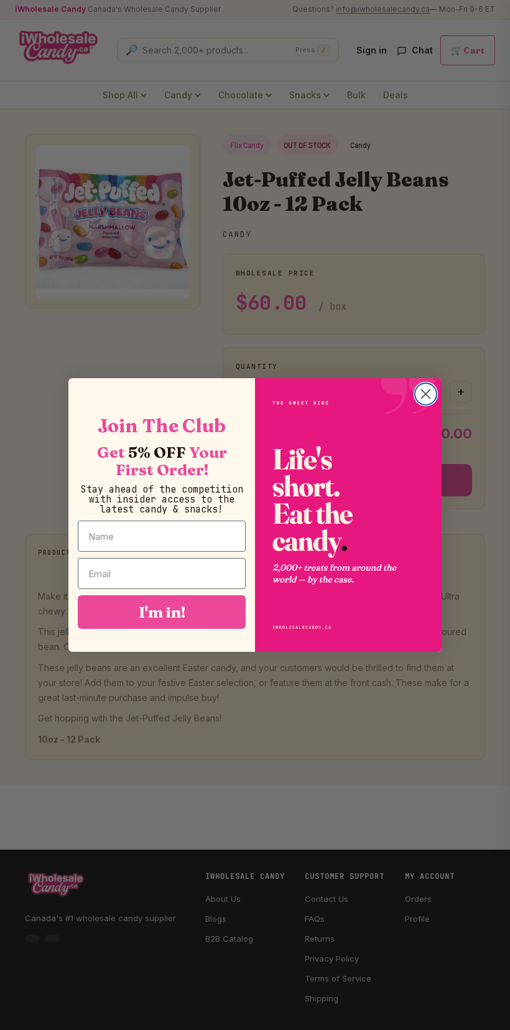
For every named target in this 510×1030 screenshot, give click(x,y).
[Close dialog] (426, 394)
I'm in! (162, 612)
